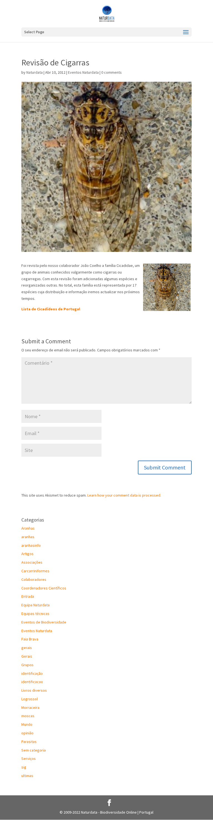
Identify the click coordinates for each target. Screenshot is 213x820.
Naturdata (34, 72)
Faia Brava (29, 639)
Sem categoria (33, 750)
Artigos (27, 553)
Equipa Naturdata (35, 604)
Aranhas (28, 528)
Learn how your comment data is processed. (124, 495)
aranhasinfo (31, 545)
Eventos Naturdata (83, 72)
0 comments (111, 72)
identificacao (32, 681)
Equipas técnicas (35, 613)
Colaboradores (33, 579)
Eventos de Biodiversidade (43, 622)
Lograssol (29, 698)
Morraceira (30, 707)
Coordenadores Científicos (43, 588)
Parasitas (29, 741)
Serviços (28, 758)
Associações (31, 562)
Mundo (26, 724)
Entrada (27, 596)
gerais (26, 647)
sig (23, 767)
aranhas (27, 536)
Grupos (27, 664)
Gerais (26, 656)
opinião (27, 732)
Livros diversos (34, 690)
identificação (32, 673)
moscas (27, 715)
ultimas (27, 775)
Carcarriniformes (35, 570)
